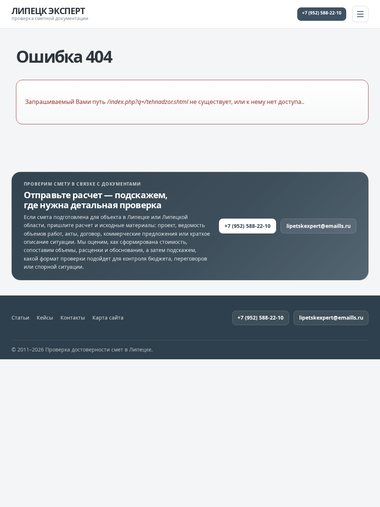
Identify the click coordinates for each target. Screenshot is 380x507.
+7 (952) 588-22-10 (321, 13)
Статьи (20, 317)
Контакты (72, 317)
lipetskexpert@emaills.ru (318, 225)
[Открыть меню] (360, 14)
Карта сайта (108, 317)
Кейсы (45, 317)
